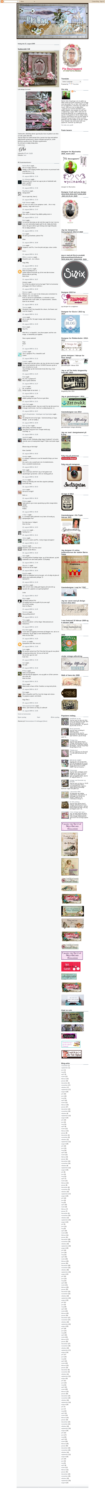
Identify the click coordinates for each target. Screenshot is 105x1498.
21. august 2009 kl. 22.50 (30, 423)
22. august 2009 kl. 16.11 (30, 535)
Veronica (25, 612)
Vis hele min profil (67, 125)
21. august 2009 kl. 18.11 (30, 254)
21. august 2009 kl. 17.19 (30, 176)
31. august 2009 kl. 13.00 (30, 711)
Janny (24, 538)
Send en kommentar (24, 714)
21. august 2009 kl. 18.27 (30, 279)
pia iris (24, 480)
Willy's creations (27, 257)
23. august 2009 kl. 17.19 (30, 660)
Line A (24, 386)
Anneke (24, 456)
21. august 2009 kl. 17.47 (30, 209)
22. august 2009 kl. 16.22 (30, 553)
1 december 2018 (75, 792)
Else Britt (25, 630)
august (63, 1091)
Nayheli (24, 546)
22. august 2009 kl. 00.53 (30, 487)
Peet (23, 377)
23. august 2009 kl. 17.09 (30, 646)
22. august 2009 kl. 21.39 (30, 582)
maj (62, 1072)
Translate (76, 84)
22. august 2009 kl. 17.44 (30, 562)
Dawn (24, 327)
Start (38, 717)
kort (25, 155)
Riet (23, 692)
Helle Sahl (25, 404)
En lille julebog (74, 802)
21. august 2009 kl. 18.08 (30, 242)
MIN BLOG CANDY (75, 760)
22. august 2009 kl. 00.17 (30, 467)
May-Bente (25, 191)
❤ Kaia (24, 671)
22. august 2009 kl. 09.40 (30, 512)
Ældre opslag (55, 717)
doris (24, 489)
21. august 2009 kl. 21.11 (30, 349)
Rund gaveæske (75, 728)
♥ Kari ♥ (24, 515)
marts (63, 1076)
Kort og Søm (26, 425)
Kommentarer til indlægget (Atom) (36, 721)
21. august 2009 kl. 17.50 (30, 231)
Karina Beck (26, 166)
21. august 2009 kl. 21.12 (30, 358)
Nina (23, 212)
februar (63, 1078)
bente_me (25, 641)
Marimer (25, 292)
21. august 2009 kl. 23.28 (30, 434)
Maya (24, 598)
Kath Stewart (26, 202)
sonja (24, 317)
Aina (23, 556)
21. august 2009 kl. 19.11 (30, 314)
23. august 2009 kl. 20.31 (30, 681)
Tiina (24, 620)
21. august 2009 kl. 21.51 (30, 401)
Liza (23, 245)
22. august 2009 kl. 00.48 (30, 477)
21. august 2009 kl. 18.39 (30, 304)
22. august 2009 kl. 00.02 (30, 453)
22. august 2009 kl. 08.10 (30, 498)
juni (62, 1070)
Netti (23, 470)
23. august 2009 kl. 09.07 (30, 595)
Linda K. (25, 361)
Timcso (24, 307)
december (64, 1083)
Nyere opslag (22, 717)
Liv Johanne (26, 179)
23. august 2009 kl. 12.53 (30, 627)
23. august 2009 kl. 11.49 (30, 609)
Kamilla (24, 573)
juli (62, 1094)
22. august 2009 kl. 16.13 (30, 543)
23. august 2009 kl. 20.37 (30, 689)
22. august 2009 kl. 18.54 (30, 570)
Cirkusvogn (73, 770)
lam (23, 663)
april (62, 1074)
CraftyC (24, 351)
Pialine (24, 501)
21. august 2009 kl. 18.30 (30, 289)
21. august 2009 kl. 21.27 (30, 383)
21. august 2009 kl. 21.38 (30, 393)
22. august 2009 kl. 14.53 (30, 527)
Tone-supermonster (28, 706)
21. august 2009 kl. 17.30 (30, 188)
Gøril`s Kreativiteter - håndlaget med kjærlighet (37, 414)
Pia (75, 91)
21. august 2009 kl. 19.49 (30, 324)
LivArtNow (25, 585)
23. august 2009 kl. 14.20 (30, 638)
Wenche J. (25, 565)
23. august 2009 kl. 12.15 (30, 617)
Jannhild (25, 437)
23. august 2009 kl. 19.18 (30, 668)
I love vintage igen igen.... (78, 812)
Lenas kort (25, 530)
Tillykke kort (74, 750)
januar (63, 1081)
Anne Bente (26, 396)
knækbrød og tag (75, 718)
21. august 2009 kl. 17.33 (30, 199)
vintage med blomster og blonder (78, 781)
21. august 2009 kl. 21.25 (30, 374)
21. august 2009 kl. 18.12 (30, 266)
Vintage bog (73, 740)
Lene (24, 649)
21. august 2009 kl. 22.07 (30, 411)
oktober (63, 1087)
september (64, 1068)
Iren (23, 234)
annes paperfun (27, 269)
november (64, 1065)
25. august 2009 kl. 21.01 (30, 703)
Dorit (24, 220)
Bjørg (24, 684)
